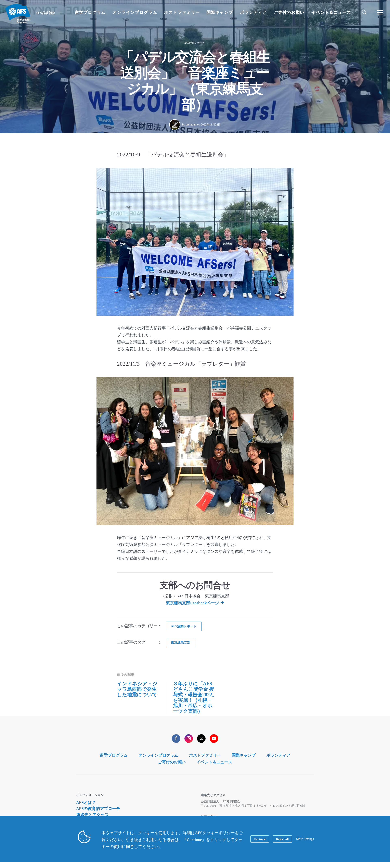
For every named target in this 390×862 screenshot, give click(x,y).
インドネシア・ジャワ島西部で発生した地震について (137, 689)
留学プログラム (114, 755)
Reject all (282, 839)
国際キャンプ (244, 755)
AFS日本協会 (17, 14)
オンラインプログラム (158, 755)
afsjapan (191, 124)
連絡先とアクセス (92, 814)
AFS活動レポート (194, 42)
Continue (260, 839)
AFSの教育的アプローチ (98, 808)
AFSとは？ (86, 802)
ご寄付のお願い (172, 762)
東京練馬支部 (180, 642)
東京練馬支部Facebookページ (192, 603)
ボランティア (278, 755)
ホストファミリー (205, 755)
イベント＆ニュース (214, 762)
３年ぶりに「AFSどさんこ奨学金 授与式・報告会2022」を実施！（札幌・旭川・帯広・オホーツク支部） (195, 697)
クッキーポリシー (218, 832)
